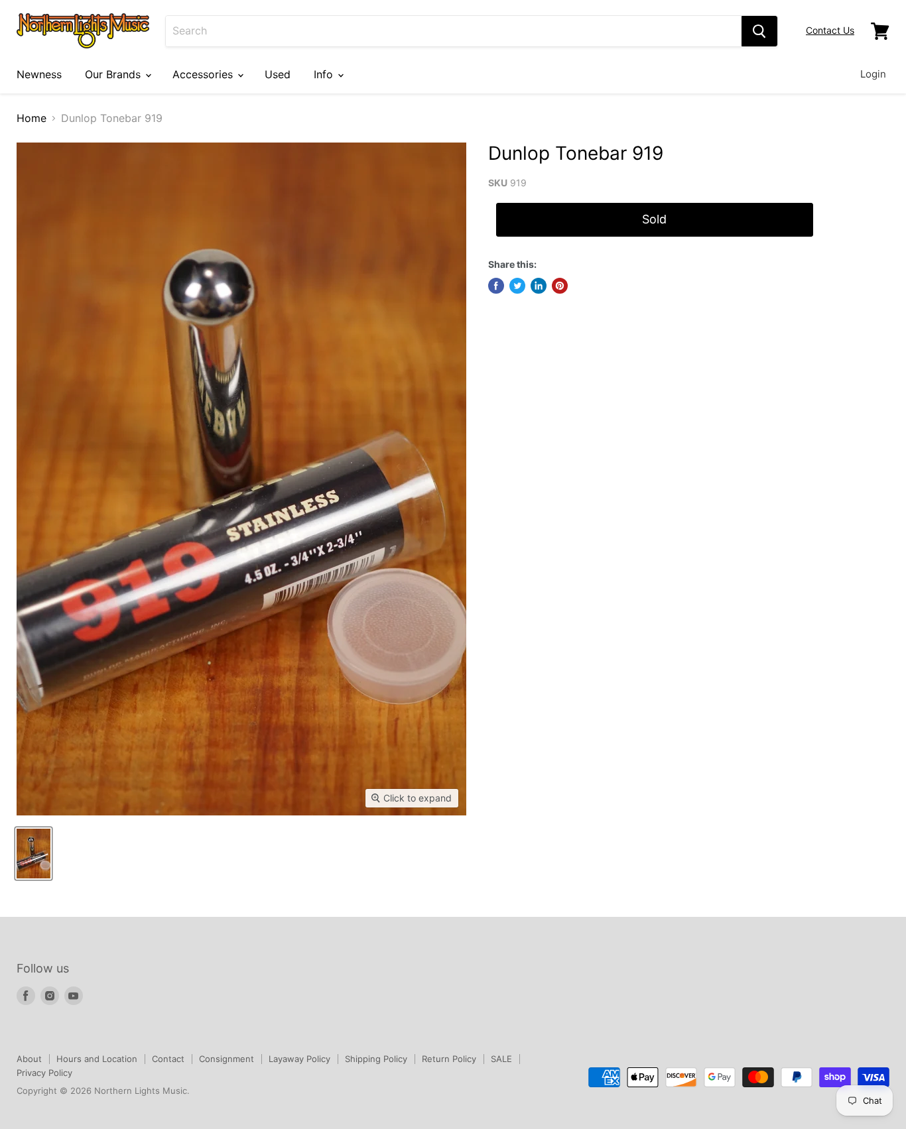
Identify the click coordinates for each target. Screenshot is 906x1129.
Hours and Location (96, 1058)
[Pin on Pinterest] (560, 286)
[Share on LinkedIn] (539, 286)
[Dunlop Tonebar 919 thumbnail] (33, 853)
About (29, 1058)
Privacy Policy (44, 1072)
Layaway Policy (299, 1058)
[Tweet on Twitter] (517, 286)
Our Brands (114, 74)
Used (278, 74)
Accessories (204, 74)
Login (873, 74)
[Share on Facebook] (496, 286)
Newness (39, 74)
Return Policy (449, 1058)
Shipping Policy (376, 1058)
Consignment (226, 1058)
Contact (168, 1058)
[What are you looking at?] (759, 31)
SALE (501, 1058)
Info (325, 74)
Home (31, 118)
